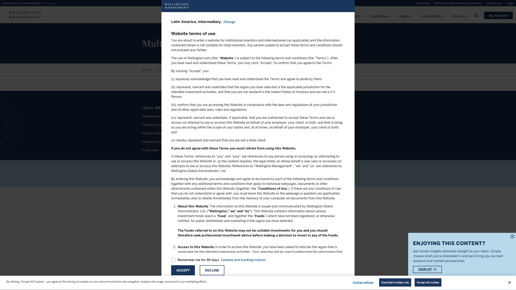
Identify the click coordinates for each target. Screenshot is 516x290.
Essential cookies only (395, 282)
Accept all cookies (428, 282)
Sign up (425, 269)
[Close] (509, 282)
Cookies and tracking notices (243, 260)
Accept (183, 270)
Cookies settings (363, 282)
